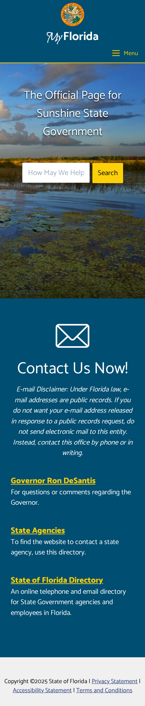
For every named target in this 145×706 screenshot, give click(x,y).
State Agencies (38, 530)
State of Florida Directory (57, 580)
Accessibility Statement (42, 691)
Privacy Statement (115, 681)
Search (108, 173)
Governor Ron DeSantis (53, 481)
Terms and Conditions (104, 691)
